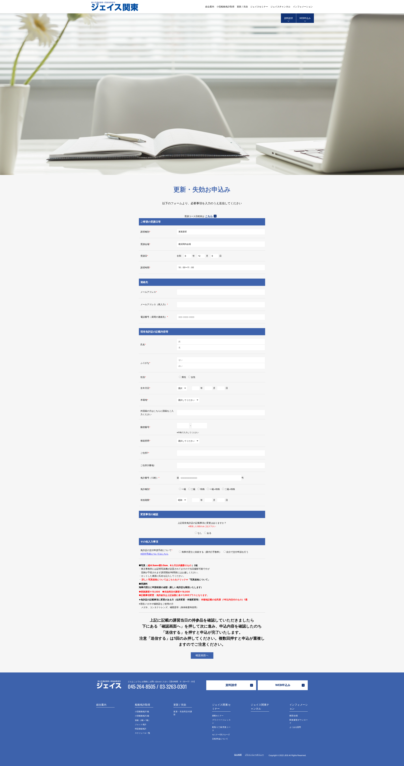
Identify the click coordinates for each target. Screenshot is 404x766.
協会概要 (238, 755)
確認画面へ (202, 655)
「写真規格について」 (199, 579)
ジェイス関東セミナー (221, 706)
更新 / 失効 (242, 6)
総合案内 (209, 6)
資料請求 (288, 18)
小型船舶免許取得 (225, 6)
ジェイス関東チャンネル (260, 706)
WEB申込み (305, 18)
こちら (209, 216)
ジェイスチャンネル (280, 6)
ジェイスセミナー (259, 6)
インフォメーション (303, 6)
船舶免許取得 (142, 704)
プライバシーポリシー (254, 755)
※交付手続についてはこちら (154, 553)
